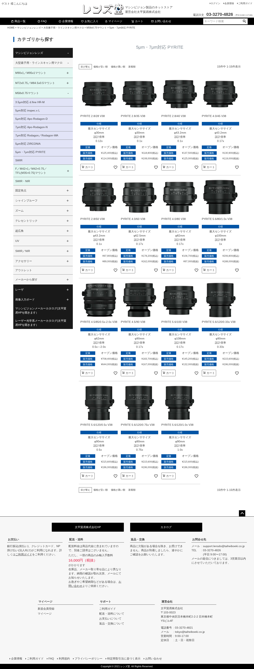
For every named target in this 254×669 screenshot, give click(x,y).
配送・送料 (76, 539)
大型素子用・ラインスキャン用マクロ (63, 27)
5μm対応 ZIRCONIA (27, 143)
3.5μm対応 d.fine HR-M (30, 102)
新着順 (132, 66)
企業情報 (67, 21)
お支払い (13, 539)
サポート (105, 601)
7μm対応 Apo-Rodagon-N (31, 127)
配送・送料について (111, 613)
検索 (244, 21)
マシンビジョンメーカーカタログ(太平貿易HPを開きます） (40, 310)
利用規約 (64, 658)
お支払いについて (110, 618)
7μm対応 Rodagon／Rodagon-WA (36, 135)
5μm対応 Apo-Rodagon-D (31, 118)
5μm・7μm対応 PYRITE (30, 152)
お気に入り (91, 21)
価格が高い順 (118, 66)
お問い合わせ (163, 21)
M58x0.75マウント (97, 27)
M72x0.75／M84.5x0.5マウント (35, 83)
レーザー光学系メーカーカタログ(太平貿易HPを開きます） (40, 322)
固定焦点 (20, 190)
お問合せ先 (199, 539)
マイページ (115, 21)
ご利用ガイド (245, 3)
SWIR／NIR (22, 251)
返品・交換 (138, 539)
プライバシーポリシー (88, 658)
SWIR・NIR (22, 181)
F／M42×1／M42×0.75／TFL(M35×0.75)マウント (31, 170)
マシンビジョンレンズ (29, 27)
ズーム (19, 210)
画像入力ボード (25, 299)
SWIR (18, 160)
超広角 (19, 230)
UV (17, 240)
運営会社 (167, 601)
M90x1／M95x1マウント (30, 72)
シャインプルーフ (26, 200)
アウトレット (23, 270)
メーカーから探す (26, 279)
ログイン (215, 3)
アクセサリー (23, 261)
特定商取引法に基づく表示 (123, 658)
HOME (10, 27)
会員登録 (229, 3)
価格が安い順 (100, 66)
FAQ (44, 21)
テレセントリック (26, 220)
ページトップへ (242, 513)
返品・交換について (111, 623)
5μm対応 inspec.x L (27, 110)
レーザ (19, 289)
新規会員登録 (46, 608)
